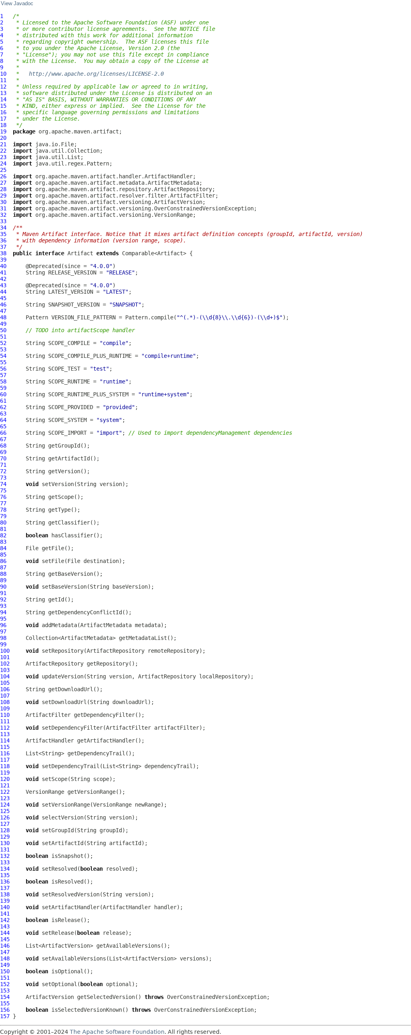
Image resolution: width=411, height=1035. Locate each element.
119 (5, 772)
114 (5, 740)
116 (5, 753)
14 (3, 99)
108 (5, 702)
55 (3, 362)
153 (5, 990)
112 (5, 727)
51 (3, 336)
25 (3, 170)
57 (3, 375)
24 (3, 163)
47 (3, 311)
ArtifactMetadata (106, 625)
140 (5, 907)
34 (3, 227)
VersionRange (45, 792)
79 (3, 516)
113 (5, 734)
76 (3, 497)
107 (5, 695)
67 (3, 439)
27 (3, 183)
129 (5, 836)
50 (3, 330)
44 (3, 292)
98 (3, 638)
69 (3, 452)
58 (3, 381)
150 (5, 971)
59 (3, 388)
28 (3, 189)
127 (5, 824)
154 (5, 997)
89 (3, 580)
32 (3, 215)
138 (5, 894)
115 (5, 747)
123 (5, 798)
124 (5, 804)
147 (5, 952)
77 (3, 503)
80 (3, 522)
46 (3, 304)
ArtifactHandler (50, 740)
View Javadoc (17, 3)
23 (3, 157)
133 (5, 862)
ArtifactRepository (115, 651)
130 (5, 843)
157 (5, 1016)
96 (3, 625)
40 (3, 266)
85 (3, 554)
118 (5, 766)
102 (5, 663)
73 (3, 477)
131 (5, 849)
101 (5, 657)
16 (3, 112)
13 (3, 93)
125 (5, 811)
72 (3, 471)
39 (3, 259)
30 (3, 202)
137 (5, 888)
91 (3, 593)
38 (3, 253)
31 (3, 208)
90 (3, 586)
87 (3, 567)
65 (3, 426)
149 (5, 965)
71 (3, 465)
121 (5, 785)
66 (3, 433)
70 (3, 458)
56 (3, 368)
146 (5, 945)
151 (5, 977)
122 (5, 792)
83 (3, 542)
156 (5, 1010)
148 (5, 958)
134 (5, 869)
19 (3, 131)
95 (3, 618)
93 (3, 606)
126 (5, 817)
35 (3, 234)
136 (5, 881)
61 (3, 400)
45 (3, 298)
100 (5, 651)
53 (3, 349)
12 (3, 86)
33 (3, 221)
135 (5, 875)
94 (3, 612)
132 (5, 856)
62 (3, 407)
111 (5, 721)
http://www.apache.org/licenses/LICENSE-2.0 (96, 74)
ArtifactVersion (50, 997)
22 (3, 150)
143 (5, 926)
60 (3, 394)
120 (5, 779)
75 (3, 490)
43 (3, 285)
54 (3, 356)
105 (5, 683)
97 (3, 631)
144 (5, 933)
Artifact (80, 253)
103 (5, 670)
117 (5, 760)
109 (5, 708)
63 (3, 413)
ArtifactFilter (48, 715)
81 (3, 529)
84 (3, 548)
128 (5, 830)
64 (3, 420)
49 (3, 324)
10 (3, 74)
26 (3, 176)
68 (3, 445)
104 (5, 676)
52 (3, 343)
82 (3, 535)
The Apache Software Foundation (117, 1032)
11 (3, 80)
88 (3, 574)
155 (5, 1003)
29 (3, 195)
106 (5, 689)
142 (5, 920)
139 (5, 901)
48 (3, 317)
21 (3, 144)
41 (3, 272)
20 (3, 138)
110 (5, 715)
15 (3, 106)
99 (3, 644)
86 (3, 561)
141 (5, 913)
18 (3, 125)
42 (3, 279)
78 (3, 509)
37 (3, 247)
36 (3, 240)
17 (3, 118)
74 (3, 484)
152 (5, 984)
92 (3, 599)
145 (5, 939)
